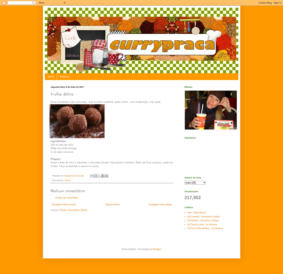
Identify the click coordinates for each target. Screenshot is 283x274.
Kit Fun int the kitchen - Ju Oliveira (205, 228)
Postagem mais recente (64, 204)
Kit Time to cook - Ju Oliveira (202, 224)
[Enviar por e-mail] (92, 176)
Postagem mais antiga (160, 204)
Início (51, 76)
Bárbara (64, 76)
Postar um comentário (66, 197)
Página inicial (112, 204)
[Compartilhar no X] (99, 176)
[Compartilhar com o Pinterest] (107, 176)
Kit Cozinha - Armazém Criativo (203, 216)
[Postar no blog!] (96, 176)
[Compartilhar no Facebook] (103, 176)
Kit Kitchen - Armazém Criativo (203, 220)
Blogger (157, 249)
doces (67, 180)
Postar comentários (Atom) (73, 210)
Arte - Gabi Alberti (196, 212)
